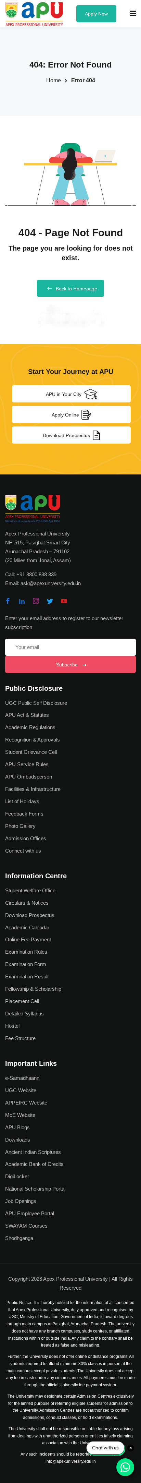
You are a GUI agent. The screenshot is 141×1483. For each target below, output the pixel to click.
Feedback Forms (24, 814)
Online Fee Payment (28, 939)
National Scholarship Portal (35, 1189)
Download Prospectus (66, 435)
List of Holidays (22, 801)
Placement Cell (22, 1001)
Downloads (17, 1140)
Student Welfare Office (30, 890)
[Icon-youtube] (64, 601)
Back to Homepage (76, 288)
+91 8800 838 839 (36, 574)
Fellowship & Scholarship (33, 989)
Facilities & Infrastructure (33, 789)
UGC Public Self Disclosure (36, 703)
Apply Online (65, 415)
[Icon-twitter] (50, 601)
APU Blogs (17, 1127)
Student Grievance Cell (31, 752)
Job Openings (20, 1201)
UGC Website (20, 1090)
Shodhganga (19, 1238)
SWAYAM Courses (26, 1226)
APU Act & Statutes (27, 715)
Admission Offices (25, 838)
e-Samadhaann (22, 1078)
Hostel (12, 1026)
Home (53, 80)
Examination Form (25, 964)
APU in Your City (63, 394)
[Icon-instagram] (36, 601)
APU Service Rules (27, 764)
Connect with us (23, 851)
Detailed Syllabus (24, 1013)
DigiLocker (17, 1176)
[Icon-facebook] (8, 601)
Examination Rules (26, 952)
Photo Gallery (20, 826)
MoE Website (20, 1115)
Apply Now (96, 13)
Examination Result (27, 976)
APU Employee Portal (29, 1213)
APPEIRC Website (26, 1103)
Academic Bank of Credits (34, 1164)
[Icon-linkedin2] (22, 601)
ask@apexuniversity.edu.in (51, 583)
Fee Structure (20, 1038)
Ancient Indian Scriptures (33, 1152)
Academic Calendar (27, 927)
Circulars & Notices (27, 903)
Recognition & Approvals (32, 740)
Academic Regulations (30, 727)
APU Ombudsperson (28, 777)
